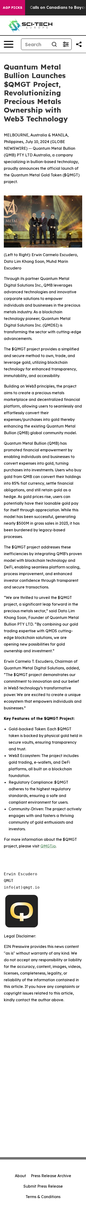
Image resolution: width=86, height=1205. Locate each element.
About (20, 1175)
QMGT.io (48, 846)
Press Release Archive (51, 1175)
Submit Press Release (43, 1186)
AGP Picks (12, 7)
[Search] (54, 44)
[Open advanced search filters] (65, 44)
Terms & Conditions (43, 1196)
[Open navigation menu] (8, 44)
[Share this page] (78, 44)
